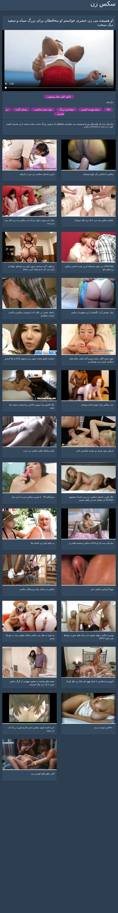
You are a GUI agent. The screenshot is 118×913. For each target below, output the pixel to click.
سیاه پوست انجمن (90, 109)
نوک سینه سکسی (43, 109)
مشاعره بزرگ (66, 109)
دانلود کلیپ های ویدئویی (59, 96)
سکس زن (103, 3)
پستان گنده (21, 109)
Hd (108, 109)
